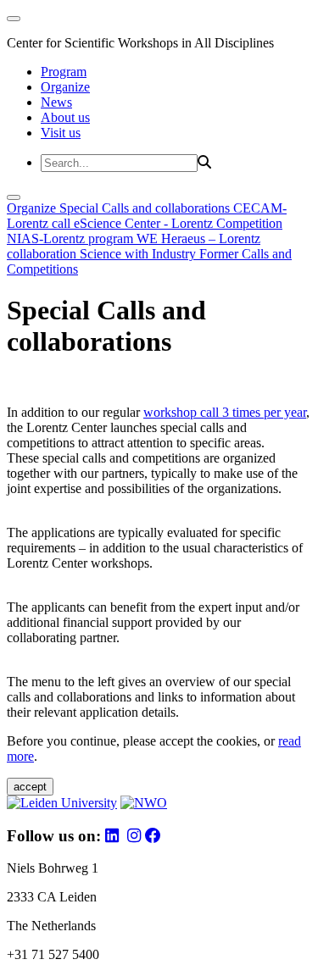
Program (63, 71)
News (56, 102)
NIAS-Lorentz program (72, 238)
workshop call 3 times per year (224, 412)
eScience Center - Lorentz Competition (178, 223)
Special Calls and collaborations (146, 208)
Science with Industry (139, 254)
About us (65, 117)
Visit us (61, 132)
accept (30, 786)
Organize (65, 87)
